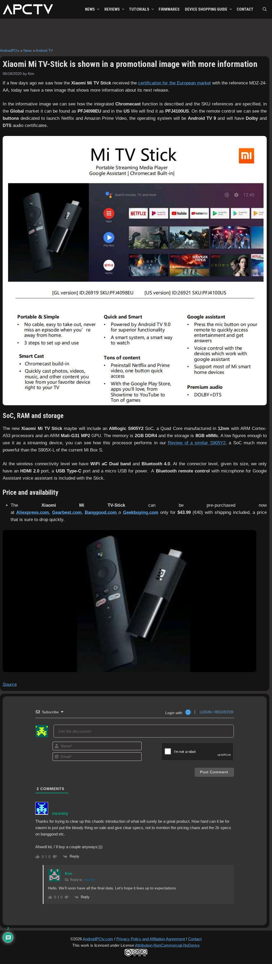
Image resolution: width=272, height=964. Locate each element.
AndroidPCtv (9, 51)
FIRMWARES (169, 9)
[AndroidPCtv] (28, 9)
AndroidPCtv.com (98, 939)
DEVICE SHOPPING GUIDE (206, 9)
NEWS (90, 9)
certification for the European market (174, 83)
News (27, 51)
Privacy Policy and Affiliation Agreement (150, 939)
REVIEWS (112, 9)
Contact (195, 939)
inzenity (89, 880)
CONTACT (245, 9)
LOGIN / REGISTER (216, 712)
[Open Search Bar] (264, 9)
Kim (68, 873)
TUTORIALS (139, 9)
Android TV (44, 51)
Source (10, 684)
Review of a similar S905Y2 (196, 442)
